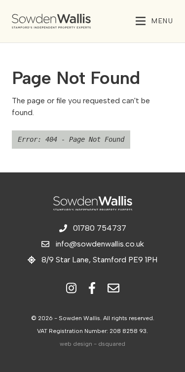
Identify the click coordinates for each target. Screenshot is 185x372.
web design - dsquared (92, 343)
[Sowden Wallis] (63, 21)
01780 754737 (99, 228)
